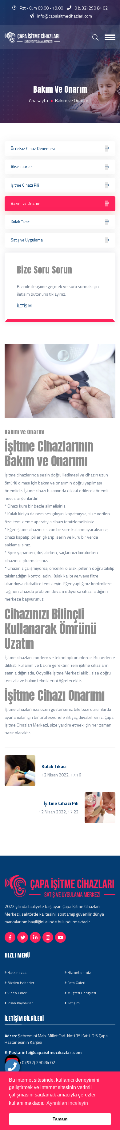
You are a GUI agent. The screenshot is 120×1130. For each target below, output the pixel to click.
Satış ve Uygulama (27, 240)
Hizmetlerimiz (78, 972)
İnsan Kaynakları (20, 1003)
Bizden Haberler (20, 983)
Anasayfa (38, 100)
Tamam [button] (60, 1118)
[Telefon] (12, 1067)
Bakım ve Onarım (25, 203)
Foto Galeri (75, 983)
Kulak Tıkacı (20, 222)
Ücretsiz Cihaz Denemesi (33, 148)
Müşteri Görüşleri (81, 993)
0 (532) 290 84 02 (91, 8)
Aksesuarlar (21, 167)
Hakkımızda (16, 972)
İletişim (73, 1003)
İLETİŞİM (24, 305)
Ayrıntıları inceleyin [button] (67, 1103)
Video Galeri (16, 993)
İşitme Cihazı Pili (25, 185)
